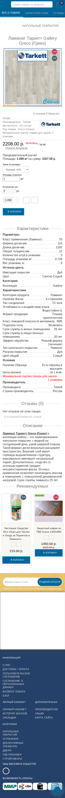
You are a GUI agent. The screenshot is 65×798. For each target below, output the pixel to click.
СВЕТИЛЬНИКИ (12, 754)
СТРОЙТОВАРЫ (12, 758)
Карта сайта (44, 717)
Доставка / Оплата (16, 669)
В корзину (14, 211)
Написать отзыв (30, 416)
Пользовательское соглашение (16, 675)
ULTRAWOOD (10, 738)
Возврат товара (14, 691)
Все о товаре (11, 12)
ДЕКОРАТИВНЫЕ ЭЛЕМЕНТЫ (13, 745)
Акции (39, 713)
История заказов (15, 713)
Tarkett (27, 121)
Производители (46, 709)
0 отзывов (39, 113)
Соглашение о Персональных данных (13, 684)
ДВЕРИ (7, 750)
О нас (7, 665)
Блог (6, 695)
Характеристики (37, 13)
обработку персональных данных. (50, 588)
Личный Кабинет (14, 709)
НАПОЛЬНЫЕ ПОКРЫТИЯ (11, 733)
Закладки (9, 717)
